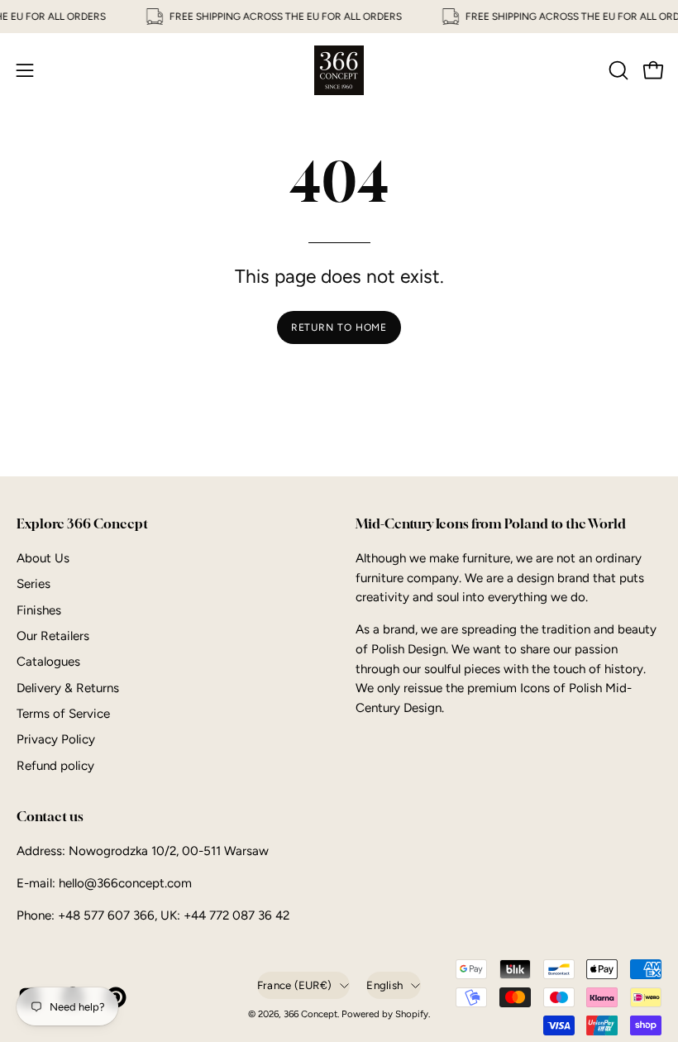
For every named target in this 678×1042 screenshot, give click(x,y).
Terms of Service (63, 713)
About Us (43, 558)
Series (33, 583)
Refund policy (55, 765)
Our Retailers (53, 636)
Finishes (39, 609)
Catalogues (48, 661)
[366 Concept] (339, 70)
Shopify (411, 1014)
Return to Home (339, 327)
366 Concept (310, 1014)
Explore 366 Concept (82, 524)
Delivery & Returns (68, 688)
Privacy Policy (56, 739)
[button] (616, 70)
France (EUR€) (294, 985)
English (384, 985)
